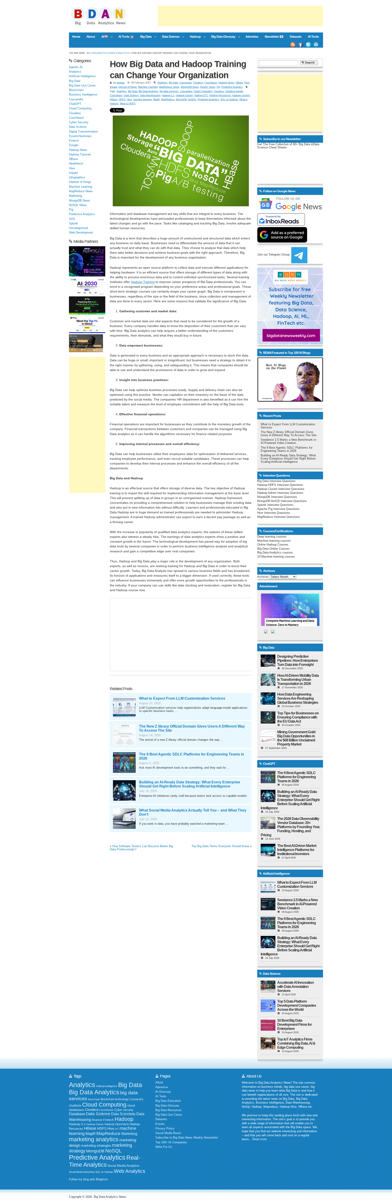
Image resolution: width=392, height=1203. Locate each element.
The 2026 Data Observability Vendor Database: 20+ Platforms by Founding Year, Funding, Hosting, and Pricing (290, 827)
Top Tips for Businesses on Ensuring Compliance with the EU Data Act (298, 717)
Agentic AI (76, 67)
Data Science (169, 37)
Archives (263, 576)
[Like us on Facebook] (300, 44)
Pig (218, 87)
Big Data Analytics (148, 91)
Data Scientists (123, 1114)
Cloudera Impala (234, 91)
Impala (113, 87)
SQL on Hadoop (229, 99)
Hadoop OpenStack (117, 1124)
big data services (169, 91)
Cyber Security (78, 122)
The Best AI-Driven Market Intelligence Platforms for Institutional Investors (296, 850)
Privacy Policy (164, 1128)
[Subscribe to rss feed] (293, 44)
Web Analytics (129, 1171)
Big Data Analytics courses (275, 552)
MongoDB (181, 99)
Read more (259, 1139)
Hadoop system (241, 95)
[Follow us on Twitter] (308, 44)
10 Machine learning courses (276, 556)
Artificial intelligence (106, 1086)
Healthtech (76, 163)
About (90, 36)
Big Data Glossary (221, 37)
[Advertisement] (240, 16)
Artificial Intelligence (82, 76)
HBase (239, 82)
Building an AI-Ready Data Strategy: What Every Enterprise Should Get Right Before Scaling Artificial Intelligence (189, 784)
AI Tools (313, 36)
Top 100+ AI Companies (171, 1142)
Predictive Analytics (232, 87)
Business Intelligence (83, 94)
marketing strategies (96, 1145)
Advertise (251, 36)
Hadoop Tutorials (80, 154)
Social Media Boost (168, 1133)
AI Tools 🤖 (126, 36)
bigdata (121, 82)
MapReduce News (169, 87)
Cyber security (123, 1110)
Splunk (73, 223)
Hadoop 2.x (168, 95)
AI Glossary (163, 1091)
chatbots (75, 1105)
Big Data (144, 37)
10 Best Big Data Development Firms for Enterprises (294, 1024)
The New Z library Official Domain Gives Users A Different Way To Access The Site (288, 434)
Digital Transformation (83, 131)
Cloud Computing (203, 91)
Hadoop (193, 37)
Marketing (75, 195)
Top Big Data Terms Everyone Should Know (220, 846)
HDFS (122, 99)
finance (97, 1120)
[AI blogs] (290, 401)
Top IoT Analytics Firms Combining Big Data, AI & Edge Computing (296, 1043)
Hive (246, 82)
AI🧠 (103, 37)
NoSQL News (207, 87)
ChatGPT (75, 104)
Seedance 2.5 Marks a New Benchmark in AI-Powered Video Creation (288, 441)
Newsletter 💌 (274, 36)
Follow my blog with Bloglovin (88, 1179)
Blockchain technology (115, 1099)
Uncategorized (78, 228)
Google (73, 145)
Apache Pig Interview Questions (278, 509)
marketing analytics (93, 1139)
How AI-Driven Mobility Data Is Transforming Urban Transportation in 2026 (298, 680)
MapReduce (167, 99)
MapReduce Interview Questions (278, 517)
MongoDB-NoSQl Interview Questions (282, 501)
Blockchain (76, 90)
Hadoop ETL (201, 95)
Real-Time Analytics (104, 1161)
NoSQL (192, 99)
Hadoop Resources (220, 95)
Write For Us (163, 1147)
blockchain (94, 1099)
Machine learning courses (274, 540)
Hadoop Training (143, 282)
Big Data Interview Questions (276, 481)
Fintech (74, 140)
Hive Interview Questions (273, 512)
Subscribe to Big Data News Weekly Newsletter (186, 1137)
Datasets (295, 36)
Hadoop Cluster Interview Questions (280, 489)
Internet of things (127, 87)
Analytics (123, 53)
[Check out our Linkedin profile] (316, 44)
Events (160, 1124)
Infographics (77, 177)
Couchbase (210, 82)
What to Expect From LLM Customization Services (182, 698)
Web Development (81, 232)
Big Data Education (168, 1100)
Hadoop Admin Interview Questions (280, 492)
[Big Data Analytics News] (103, 24)
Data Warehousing (150, 95)
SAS (72, 219)
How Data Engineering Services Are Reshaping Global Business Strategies (297, 698)
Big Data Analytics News (101, 53)
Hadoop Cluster (184, 95)
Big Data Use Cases (82, 85)
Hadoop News (226, 82)
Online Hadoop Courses (272, 544)
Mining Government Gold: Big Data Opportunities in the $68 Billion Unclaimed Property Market (296, 738)
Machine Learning (148, 87)
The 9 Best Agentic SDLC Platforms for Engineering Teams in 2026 (286, 449)
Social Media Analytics (123, 1165)
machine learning (142, 99)
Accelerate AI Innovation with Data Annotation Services (295, 987)
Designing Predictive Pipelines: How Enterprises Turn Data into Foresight (297, 660)
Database (77, 1114)
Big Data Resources (168, 1110)
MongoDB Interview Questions (277, 497)
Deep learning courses (272, 536)
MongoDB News (190, 87)
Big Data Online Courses (273, 548)
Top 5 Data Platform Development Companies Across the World (296, 1005)
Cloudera (198, 82)
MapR (156, 99)
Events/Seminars (80, 136)
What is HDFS (127, 103)
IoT (117, 1128)
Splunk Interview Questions (275, 505)
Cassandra (185, 82)
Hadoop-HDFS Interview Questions (280, 485)
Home (76, 36)
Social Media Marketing (81, 1172)
